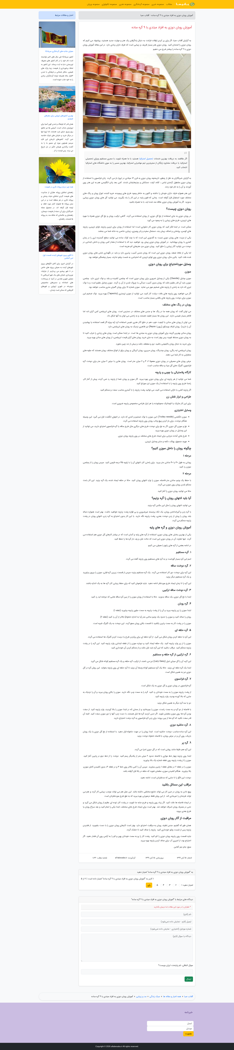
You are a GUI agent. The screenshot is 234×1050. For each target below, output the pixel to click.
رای (149, 885)
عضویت (188, 1033)
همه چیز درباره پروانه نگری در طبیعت (59, 187)
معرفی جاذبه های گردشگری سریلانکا (59, 51)
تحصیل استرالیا (146, 158)
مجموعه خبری (158, 4)
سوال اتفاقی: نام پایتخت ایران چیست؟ (175, 965)
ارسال (188, 979)
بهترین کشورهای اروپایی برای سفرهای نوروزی (58, 117)
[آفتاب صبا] (185, 4)
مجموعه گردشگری (141, 4)
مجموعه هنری (125, 4)
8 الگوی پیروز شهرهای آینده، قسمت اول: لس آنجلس (57, 257)
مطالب (169, 4)
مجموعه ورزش (93, 4)
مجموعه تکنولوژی (109, 4)
